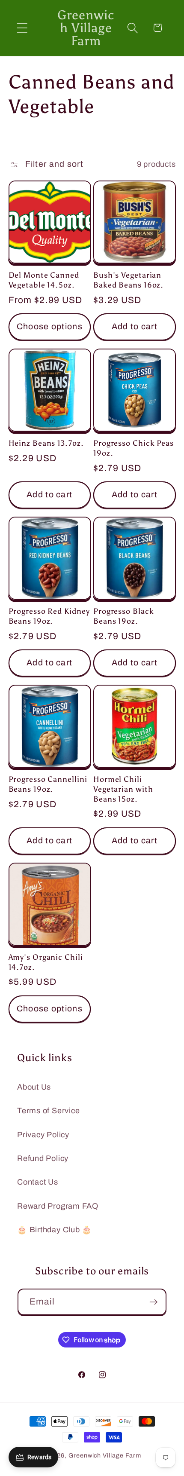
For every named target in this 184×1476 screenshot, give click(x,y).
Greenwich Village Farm (104, 1455)
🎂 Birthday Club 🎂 (54, 1229)
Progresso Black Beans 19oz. (123, 616)
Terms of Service (48, 1110)
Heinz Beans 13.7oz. (46, 443)
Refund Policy (42, 1158)
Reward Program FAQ (57, 1206)
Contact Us (37, 1182)
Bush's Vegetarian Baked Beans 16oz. (128, 280)
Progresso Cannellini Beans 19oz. (48, 784)
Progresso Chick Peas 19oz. (133, 448)
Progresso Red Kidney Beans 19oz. (49, 616)
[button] (22, 27)
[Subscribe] (153, 1302)
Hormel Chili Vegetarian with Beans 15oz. (123, 789)
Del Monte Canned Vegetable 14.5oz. (44, 280)
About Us (34, 1087)
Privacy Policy (43, 1134)
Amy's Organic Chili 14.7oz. (46, 962)
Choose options (50, 326)
